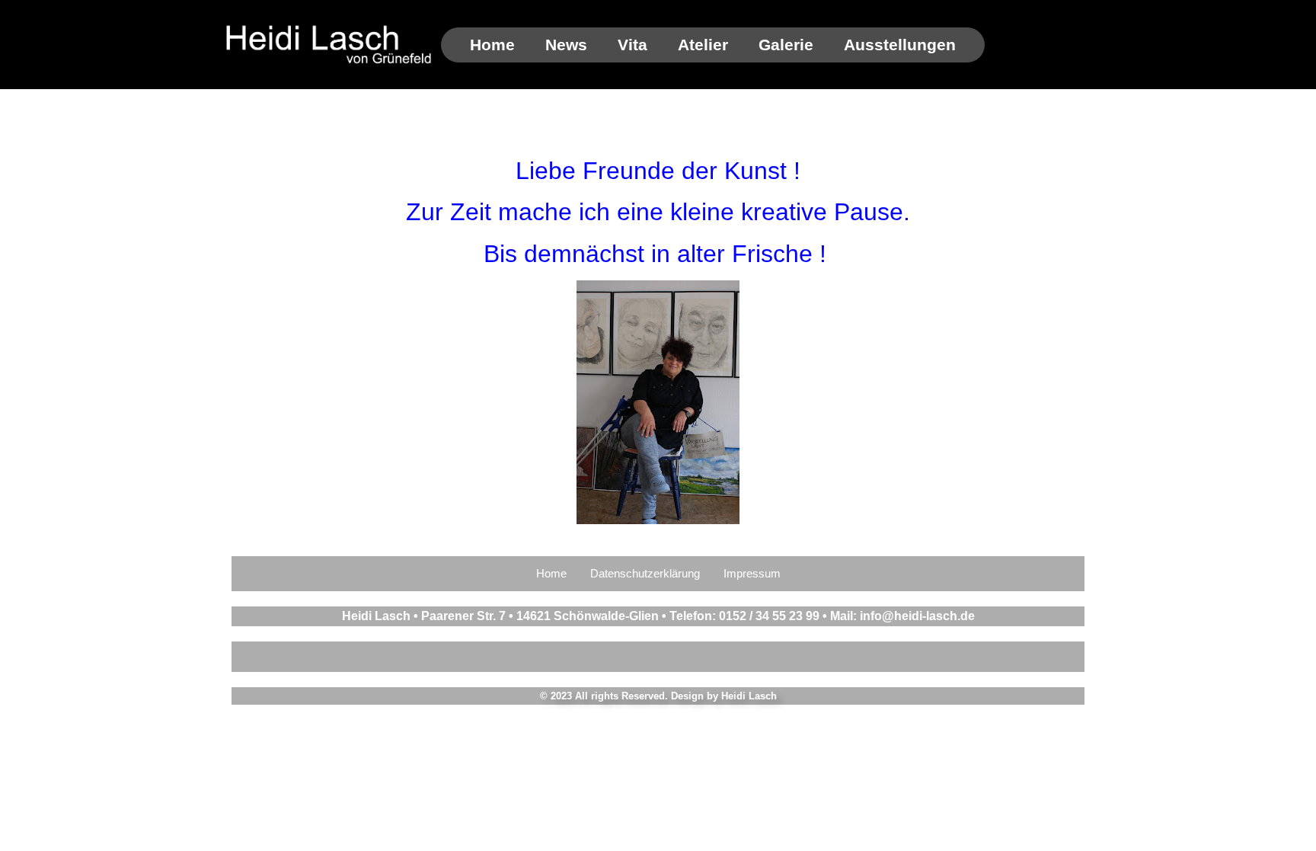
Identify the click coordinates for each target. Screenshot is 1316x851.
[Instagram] (658, 656)
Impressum (752, 573)
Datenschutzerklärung (645, 573)
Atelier (703, 44)
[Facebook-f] (606, 656)
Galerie (786, 44)
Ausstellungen (900, 44)
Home (492, 44)
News (566, 44)
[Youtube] (710, 656)
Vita (632, 44)
